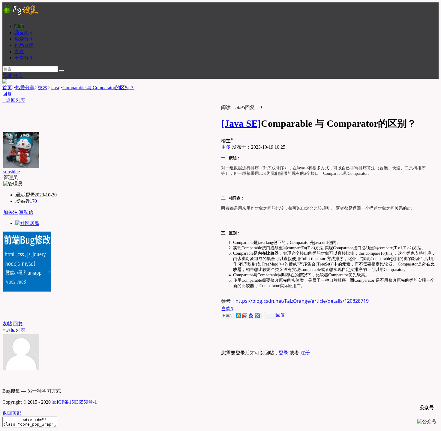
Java (55, 87)
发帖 (7, 323)
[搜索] (61, 70)
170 (33, 201)
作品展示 (24, 45)
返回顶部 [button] (12, 413)
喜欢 (19, 51)
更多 (226, 147)
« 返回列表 (13, 100)
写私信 (26, 212)
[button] (227, 308)
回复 (7, 93)
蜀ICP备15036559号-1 (74, 402)
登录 (7, 75)
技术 (42, 87)
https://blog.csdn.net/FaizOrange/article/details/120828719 (302, 301)
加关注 (10, 212)
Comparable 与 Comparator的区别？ (98, 87)
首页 (19, 26)
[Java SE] (241, 123)
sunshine (11, 171)
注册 (18, 75)
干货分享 (24, 57)
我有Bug (23, 32)
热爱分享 (24, 38)
